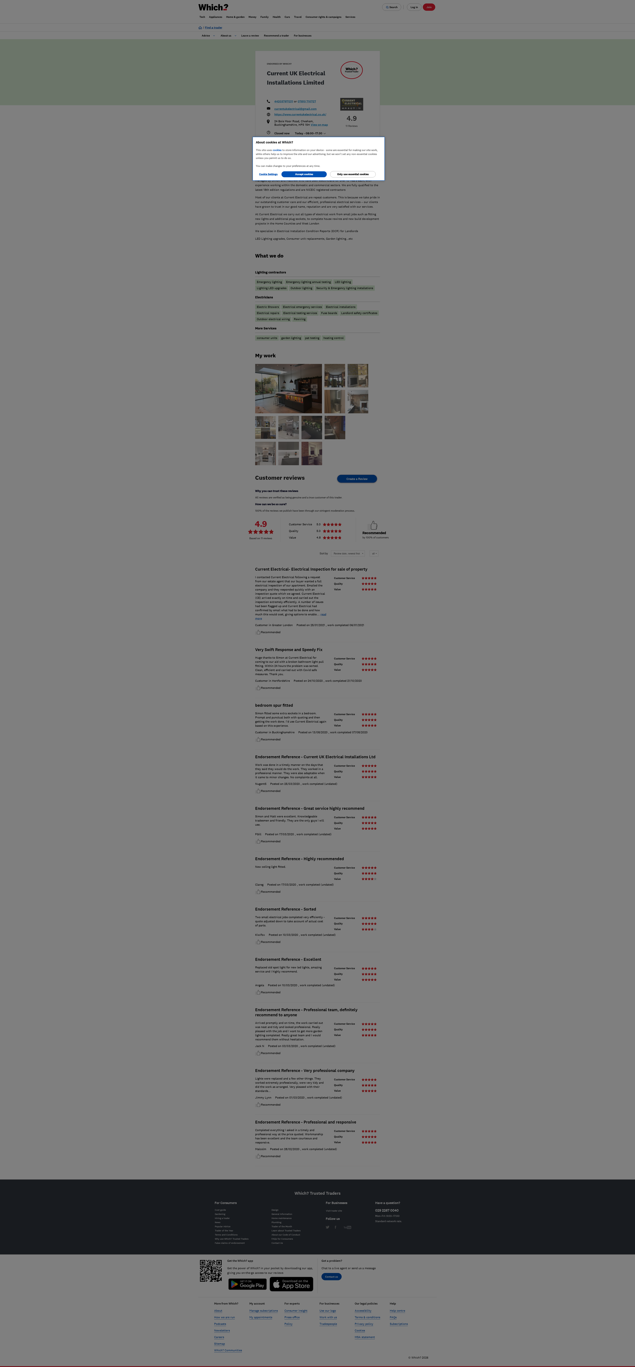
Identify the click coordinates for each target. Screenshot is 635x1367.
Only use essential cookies (353, 174)
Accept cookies (304, 174)
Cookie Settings (268, 174)
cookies (277, 150)
